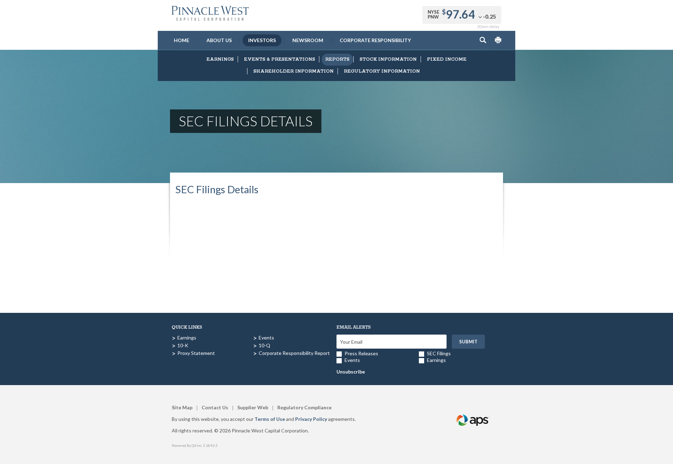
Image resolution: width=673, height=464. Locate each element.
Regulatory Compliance (304, 407)
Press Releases (361, 353)
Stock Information (388, 59)
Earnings (220, 59)
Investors (262, 40)
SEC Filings (439, 353)
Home (181, 40)
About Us (219, 40)
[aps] (473, 412)
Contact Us (215, 407)
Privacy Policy (311, 419)
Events (266, 338)
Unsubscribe (350, 372)
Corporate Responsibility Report (294, 353)
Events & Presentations (279, 59)
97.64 (460, 14)
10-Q (264, 345)
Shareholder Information (293, 71)
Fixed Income (447, 59)
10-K (182, 345)
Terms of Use (269, 419)
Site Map (182, 407)
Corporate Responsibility (375, 40)
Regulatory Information (382, 71)
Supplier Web (252, 407)
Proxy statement (196, 353)
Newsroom (307, 40)
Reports (337, 59)
